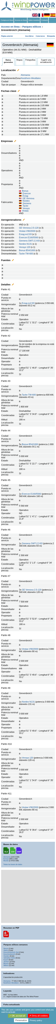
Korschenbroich (9, 954)
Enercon (27, 193)
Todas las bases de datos (12, 864)
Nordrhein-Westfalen (31, 78)
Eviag (25, 196)
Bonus (25, 191)
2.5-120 (35, 228)
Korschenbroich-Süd (11, 952)
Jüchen (6, 962)
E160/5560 (33, 237)
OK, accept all (18, 1016)
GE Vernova (28, 198)
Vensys (26, 208)
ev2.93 (28, 234)
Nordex (26, 201)
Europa (6, 859)
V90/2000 (30, 231)
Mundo (6, 861)
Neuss (6, 948)
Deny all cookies (39, 1016)
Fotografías (30, 60)
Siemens (27, 203)
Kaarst (6, 960)
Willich (6, 965)
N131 (29, 244)
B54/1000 (30, 250)
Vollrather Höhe (9, 958)
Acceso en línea (20, 20)
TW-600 (29, 253)
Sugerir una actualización (46, 61)
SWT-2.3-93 (34, 241)
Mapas (19, 60)
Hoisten (6, 956)
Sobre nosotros (33, 20)
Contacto (44, 20)
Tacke (25, 206)
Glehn (6, 950)
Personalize (21, 1020)
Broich (6, 964)
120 (28, 247)
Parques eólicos (31, 26)
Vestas (25, 211)
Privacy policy (36, 1020)
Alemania (25, 75)
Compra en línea (7, 20)
